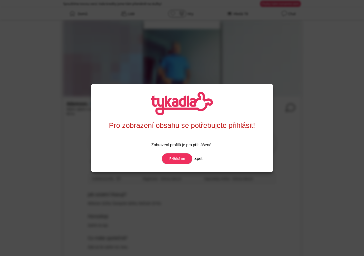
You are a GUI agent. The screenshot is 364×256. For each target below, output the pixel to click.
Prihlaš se (177, 159)
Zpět (197, 158)
